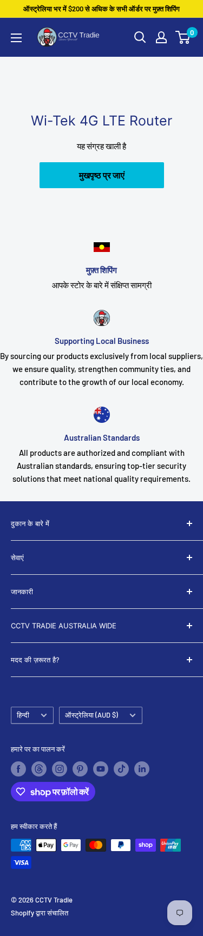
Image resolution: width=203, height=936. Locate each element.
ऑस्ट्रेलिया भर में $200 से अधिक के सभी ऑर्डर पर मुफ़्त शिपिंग (101, 8)
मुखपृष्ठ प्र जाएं (102, 175)
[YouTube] (100, 768)
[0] (183, 37)
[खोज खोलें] (140, 37)
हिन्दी (23, 715)
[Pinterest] (80, 768)
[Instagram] (59, 768)
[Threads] (39, 768)
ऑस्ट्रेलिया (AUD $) (91, 715)
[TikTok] (121, 768)
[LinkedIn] (141, 768)
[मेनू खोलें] (16, 38)
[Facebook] (18, 768)
